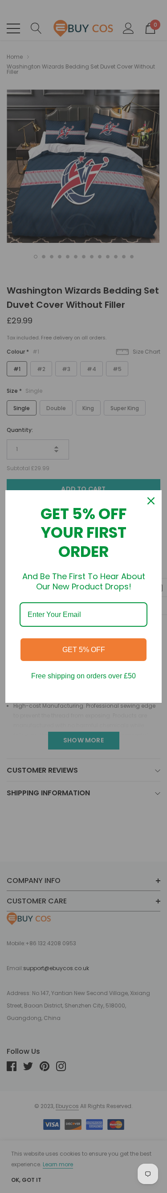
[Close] (151, 501)
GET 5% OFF (83, 649)
